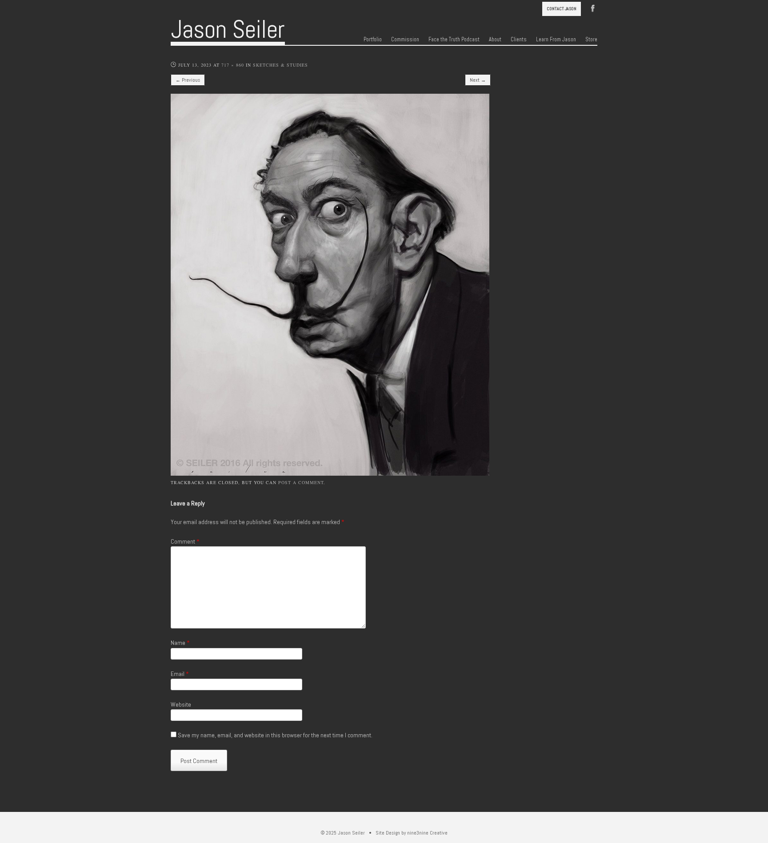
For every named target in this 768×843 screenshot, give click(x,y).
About (495, 39)
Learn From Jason (556, 39)
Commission (405, 39)
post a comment (301, 482)
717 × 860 (232, 65)
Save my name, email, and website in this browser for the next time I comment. (275, 735)
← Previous (188, 80)
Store (591, 39)
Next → (478, 80)
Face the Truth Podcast (454, 39)
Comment (185, 541)
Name (180, 643)
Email (180, 674)
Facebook (592, 7)
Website (181, 704)
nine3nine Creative (427, 833)
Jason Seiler (228, 29)
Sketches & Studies (280, 65)
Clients (519, 39)
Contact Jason (561, 9)
